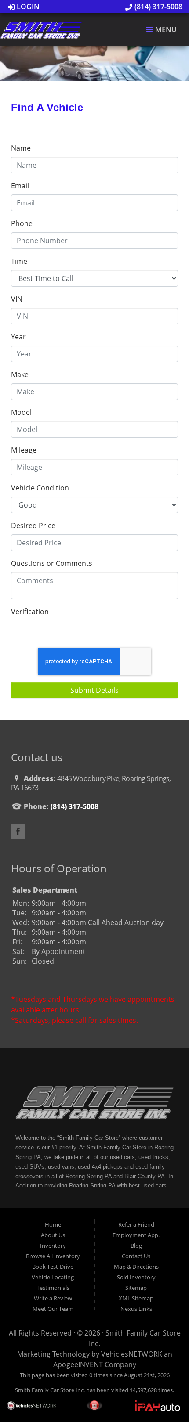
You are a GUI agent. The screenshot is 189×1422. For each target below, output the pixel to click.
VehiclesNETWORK (131, 1354)
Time (19, 261)
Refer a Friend (136, 1224)
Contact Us (136, 1256)
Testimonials (52, 1288)
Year (18, 337)
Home (53, 1224)
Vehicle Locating (53, 1277)
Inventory (53, 1245)
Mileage (23, 450)
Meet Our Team (53, 1309)
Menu (165, 30)
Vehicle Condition (40, 488)
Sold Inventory (136, 1277)
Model (21, 412)
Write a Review (53, 1298)
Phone (22, 223)
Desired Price (33, 525)
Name (21, 148)
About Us (53, 1235)
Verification (30, 611)
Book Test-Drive (52, 1267)
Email (20, 186)
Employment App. (136, 1235)
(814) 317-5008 (157, 6)
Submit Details (94, 690)
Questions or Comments (51, 563)
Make (20, 374)
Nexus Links (136, 1309)
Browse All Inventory (53, 1256)
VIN (16, 299)
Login (27, 6)
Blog (136, 1245)
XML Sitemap (136, 1298)
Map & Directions (136, 1267)
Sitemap (136, 1288)
